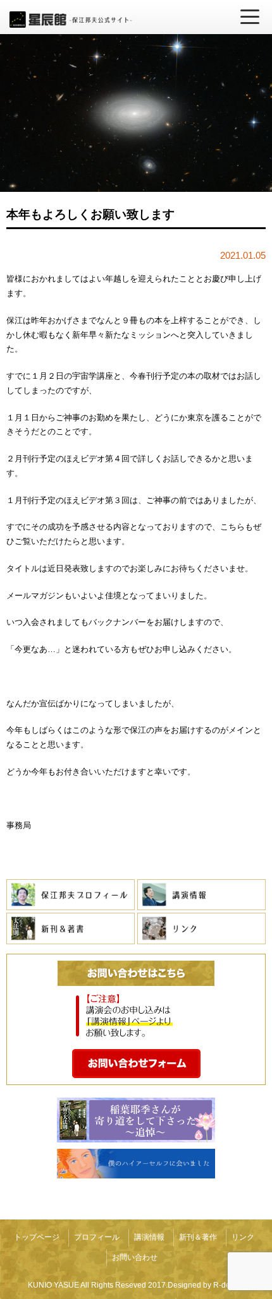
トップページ (36, 1237)
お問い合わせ (135, 1257)
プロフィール (97, 1237)
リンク (243, 1237)
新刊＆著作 (198, 1237)
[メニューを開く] (250, 17)
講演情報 (149, 1237)
